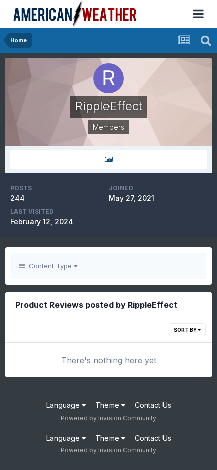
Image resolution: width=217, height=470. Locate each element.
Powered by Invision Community (108, 418)
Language (64, 405)
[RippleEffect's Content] (108, 159)
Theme (108, 405)
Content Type (49, 266)
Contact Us (153, 405)
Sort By (186, 330)
